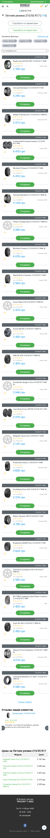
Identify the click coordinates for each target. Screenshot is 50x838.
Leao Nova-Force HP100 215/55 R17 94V (30, 409)
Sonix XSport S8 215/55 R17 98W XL (28, 302)
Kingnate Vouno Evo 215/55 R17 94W (28, 436)
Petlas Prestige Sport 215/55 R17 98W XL (30, 222)
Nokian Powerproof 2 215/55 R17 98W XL (30, 115)
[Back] (3, 15)
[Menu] (3, 6)
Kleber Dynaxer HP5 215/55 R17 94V (28, 516)
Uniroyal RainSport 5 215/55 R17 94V (28, 88)
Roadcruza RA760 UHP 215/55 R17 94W (29, 61)
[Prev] (3, 728)
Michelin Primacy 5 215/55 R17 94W (28, 168)
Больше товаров (25, 702)
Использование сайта (18, 831)
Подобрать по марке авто (25, 30)
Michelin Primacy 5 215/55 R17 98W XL (29, 248)
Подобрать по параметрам (25, 23)
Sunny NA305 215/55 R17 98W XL (27, 329)
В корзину (25, 77)
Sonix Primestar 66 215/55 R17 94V (18, 780)
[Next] (46, 728)
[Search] (7, 6)
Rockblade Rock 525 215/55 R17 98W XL (30, 489)
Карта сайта (35, 831)
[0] (41, 6)
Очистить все (43, 36)
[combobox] (25, 50)
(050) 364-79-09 (25, 11)
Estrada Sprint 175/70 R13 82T (23, 713)
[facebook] (25, 825)
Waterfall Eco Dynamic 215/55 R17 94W (29, 275)
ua (47, 1)
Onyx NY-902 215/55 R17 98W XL (27, 623)
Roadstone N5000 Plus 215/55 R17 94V (29, 543)
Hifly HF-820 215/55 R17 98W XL (26, 355)
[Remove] (15, 41)
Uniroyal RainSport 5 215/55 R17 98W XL (30, 195)
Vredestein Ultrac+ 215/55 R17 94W (28, 463)
